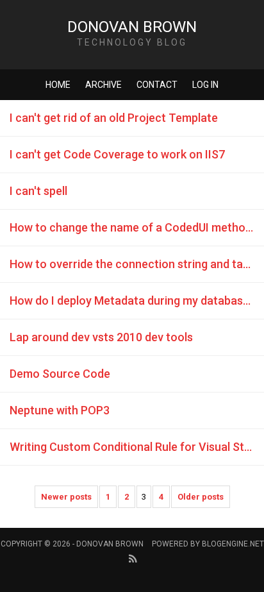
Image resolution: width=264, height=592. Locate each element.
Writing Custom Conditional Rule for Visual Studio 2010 (137, 446)
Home (57, 85)
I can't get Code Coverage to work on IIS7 (117, 154)
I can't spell (38, 191)
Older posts (200, 497)
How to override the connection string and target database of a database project (137, 264)
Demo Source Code (60, 373)
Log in (205, 85)
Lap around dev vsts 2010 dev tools (101, 337)
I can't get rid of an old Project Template (114, 117)
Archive (103, 85)
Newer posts (66, 497)
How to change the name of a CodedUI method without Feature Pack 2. (137, 227)
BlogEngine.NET (233, 543)
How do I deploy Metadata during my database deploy (137, 300)
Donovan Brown (132, 27)
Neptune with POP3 (60, 410)
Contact (156, 85)
